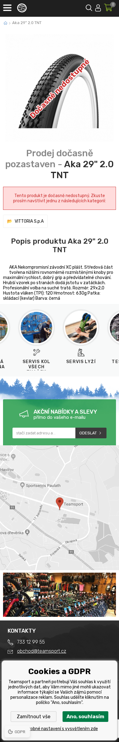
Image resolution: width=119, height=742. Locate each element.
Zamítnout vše (33, 716)
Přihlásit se (98, 7)
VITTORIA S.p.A (29, 221)
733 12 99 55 (31, 642)
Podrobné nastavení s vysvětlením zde (59, 728)
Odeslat (88, 433)
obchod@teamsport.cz (41, 651)
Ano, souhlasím (85, 716)
